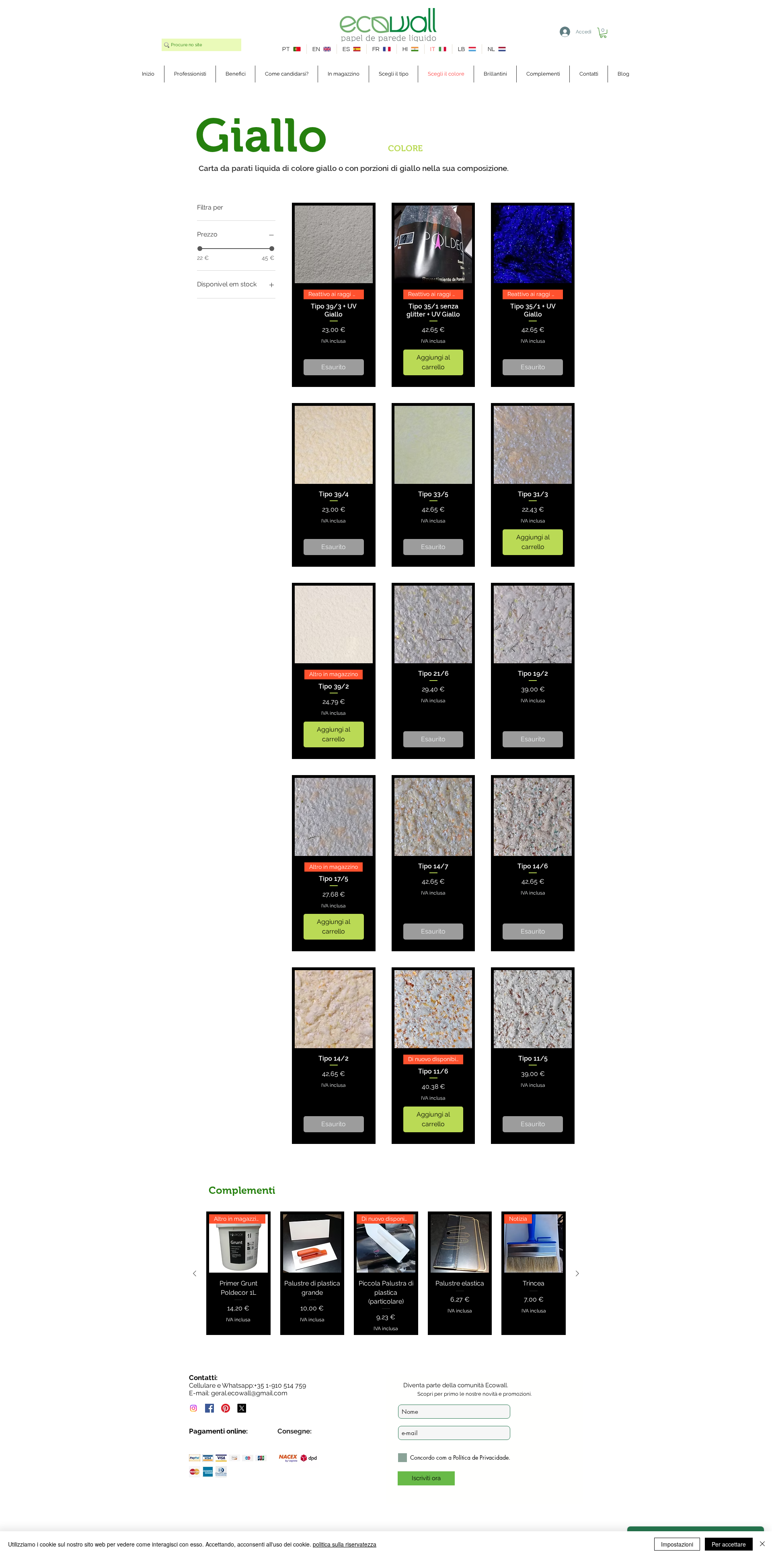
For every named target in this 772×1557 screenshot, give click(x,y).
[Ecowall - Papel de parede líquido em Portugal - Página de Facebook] (209, 1408)
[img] (194, 1458)
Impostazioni (677, 1544)
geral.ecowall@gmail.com (249, 1393)
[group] (386, 1273)
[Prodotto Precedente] (194, 1273)
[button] (603, 33)
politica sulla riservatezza (344, 1544)
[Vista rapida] (334, 245)
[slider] (200, 248)
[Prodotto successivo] (577, 1273)
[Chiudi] (762, 1544)
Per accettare (729, 1544)
